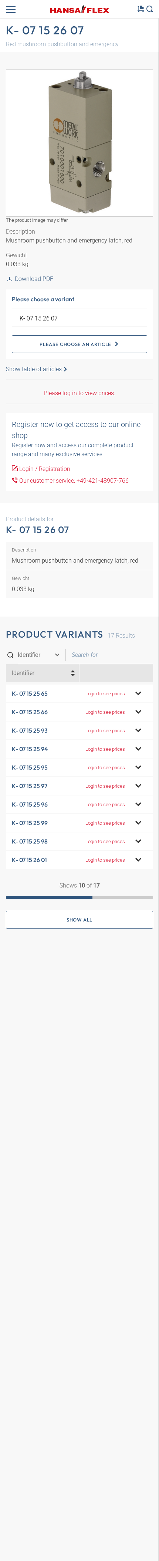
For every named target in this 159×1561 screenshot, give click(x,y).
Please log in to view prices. (79, 393)
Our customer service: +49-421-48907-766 (73, 480)
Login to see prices (105, 693)
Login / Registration (44, 468)
